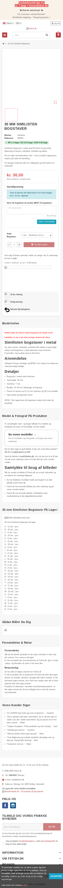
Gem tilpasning (47, 222)
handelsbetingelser (27, 841)
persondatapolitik (48, 841)
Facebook (5, 805)
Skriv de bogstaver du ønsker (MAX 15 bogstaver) (29, 203)
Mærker (7, 135)
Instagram (13, 805)
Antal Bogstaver (11, 235)
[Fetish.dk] (31, 28)
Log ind (55, 23)
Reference (8, 138)
